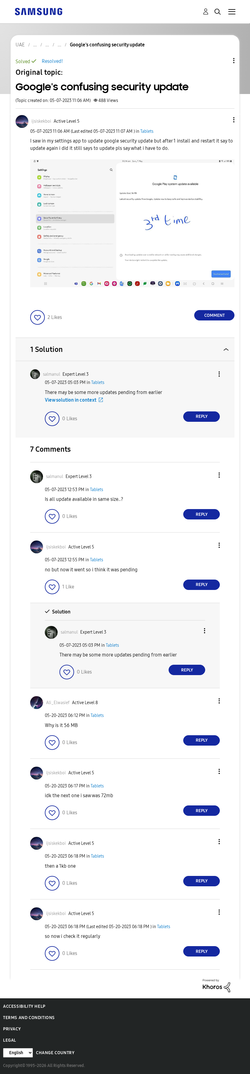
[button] (224, 120)
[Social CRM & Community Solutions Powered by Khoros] (216, 985)
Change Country (55, 1052)
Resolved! (52, 61)
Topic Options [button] (223, 60)
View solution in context (70, 400)
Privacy (12, 1029)
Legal (9, 1040)
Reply (202, 416)
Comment (214, 315)
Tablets (146, 131)
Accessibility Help (24, 1006)
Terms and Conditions (29, 1017)
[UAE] (38, 11)
